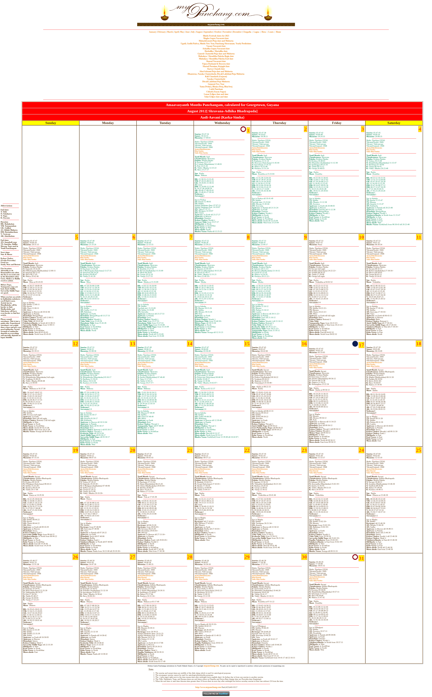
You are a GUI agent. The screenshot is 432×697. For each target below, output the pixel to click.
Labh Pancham (216, 89)
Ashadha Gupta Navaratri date (216, 48)
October (217, 32)
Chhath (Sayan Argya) (216, 92)
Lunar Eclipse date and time (216, 94)
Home (278, 32)
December (237, 32)
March (170, 32)
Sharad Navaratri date (216, 61)
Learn (271, 32)
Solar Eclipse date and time (216, 97)
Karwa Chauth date (216, 69)
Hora (264, 32)
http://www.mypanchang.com (208, 687)
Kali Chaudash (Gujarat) (216, 76)
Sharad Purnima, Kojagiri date (216, 66)
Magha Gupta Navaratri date (216, 38)
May (182, 32)
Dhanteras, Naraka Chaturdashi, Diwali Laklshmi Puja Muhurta (216, 74)
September (208, 32)
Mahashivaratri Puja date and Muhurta (216, 41)
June (187, 32)
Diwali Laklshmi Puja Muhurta (216, 81)
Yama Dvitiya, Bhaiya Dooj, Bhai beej (216, 86)
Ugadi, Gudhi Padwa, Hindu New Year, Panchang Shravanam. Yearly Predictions (216, 43)
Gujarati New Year (216, 84)
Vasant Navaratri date (216, 46)
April (176, 32)
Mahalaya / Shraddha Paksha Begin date (216, 56)
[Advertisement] (148, 11)
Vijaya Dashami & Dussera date (216, 64)
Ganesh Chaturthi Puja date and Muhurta (216, 54)
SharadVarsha (201, 472)
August (199, 32)
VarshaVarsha (201, 152)
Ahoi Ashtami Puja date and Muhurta (216, 71)
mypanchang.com (216, 24)
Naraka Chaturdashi (216, 79)
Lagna (256, 32)
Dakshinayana (202, 149)
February (162, 32)
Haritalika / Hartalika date (216, 51)
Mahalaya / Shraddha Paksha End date (216, 59)
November (227, 32)
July (193, 32)
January (152, 32)
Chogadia (247, 32)
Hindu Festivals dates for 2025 (216, 36)
